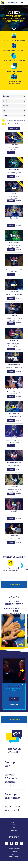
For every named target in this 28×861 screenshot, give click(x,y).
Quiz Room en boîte (14, 849)
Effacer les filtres (14, 128)
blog (14, 827)
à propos (14, 830)
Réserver (11, 152)
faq (14, 825)
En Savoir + (18, 152)
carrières (14, 851)
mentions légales (14, 856)
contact (14, 822)
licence (14, 854)
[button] (24, 2)
